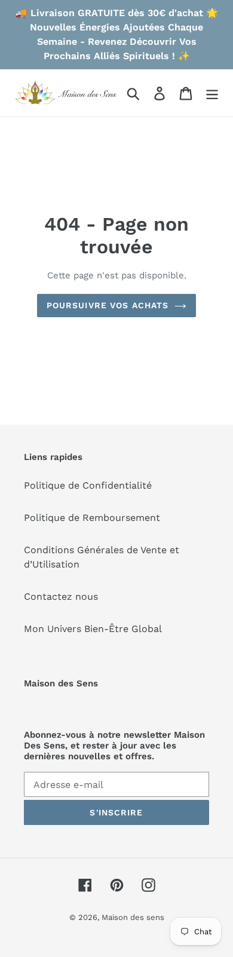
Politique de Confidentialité (88, 485)
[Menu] (212, 92)
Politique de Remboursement (92, 517)
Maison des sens (133, 917)
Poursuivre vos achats (108, 305)
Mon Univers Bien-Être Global (93, 628)
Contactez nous (61, 596)
